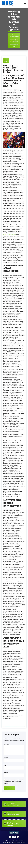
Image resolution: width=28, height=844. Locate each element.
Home (13, 35)
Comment (7, 744)
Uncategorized (14, 36)
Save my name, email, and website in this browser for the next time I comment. (14, 781)
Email (5, 765)
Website (6, 772)
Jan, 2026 (6, 60)
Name (6, 757)
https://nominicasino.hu (9, 234)
